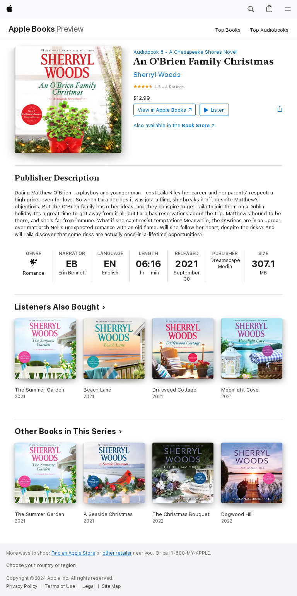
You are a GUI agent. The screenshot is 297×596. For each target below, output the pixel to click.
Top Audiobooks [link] (269, 30)
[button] (250, 9)
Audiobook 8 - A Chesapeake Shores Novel (185, 52)
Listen (218, 110)
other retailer (117, 553)
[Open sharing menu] (280, 109)
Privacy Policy (22, 586)
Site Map (111, 586)
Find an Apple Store (73, 553)
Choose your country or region (41, 565)
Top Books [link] (228, 30)
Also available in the (171, 125)
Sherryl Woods (157, 74)
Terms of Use (59, 586)
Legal (88, 586)
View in (162, 110)
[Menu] (287, 9)
